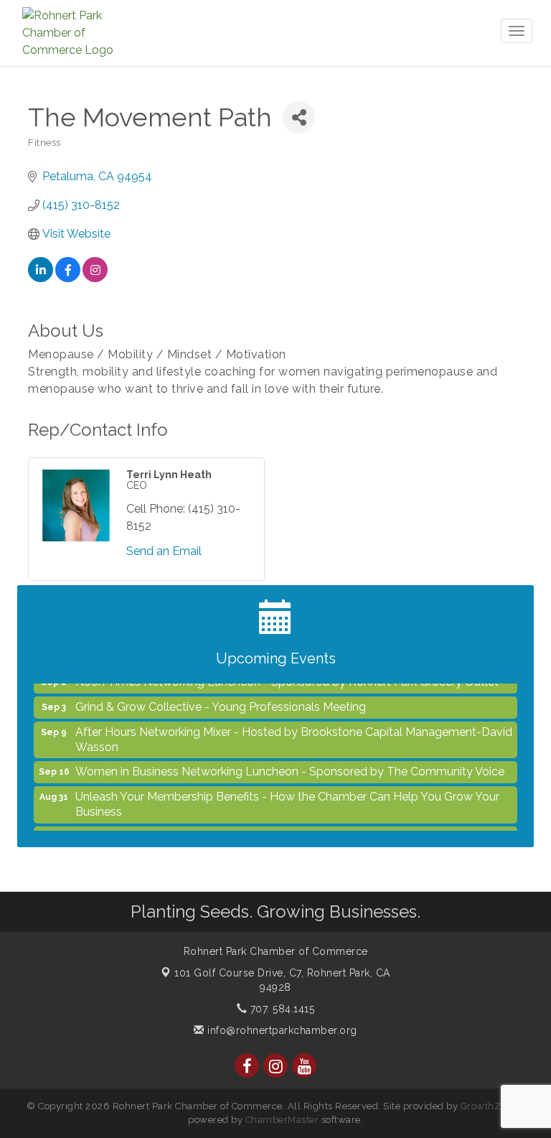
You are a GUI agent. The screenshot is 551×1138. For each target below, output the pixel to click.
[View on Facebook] (67, 278)
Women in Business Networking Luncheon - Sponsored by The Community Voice (289, 765)
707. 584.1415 (280, 1009)
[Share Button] (299, 117)
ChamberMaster (282, 1119)
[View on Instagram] (95, 278)
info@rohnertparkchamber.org (280, 1030)
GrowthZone (489, 1106)
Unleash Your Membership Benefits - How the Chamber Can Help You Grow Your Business (287, 797)
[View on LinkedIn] (40, 278)
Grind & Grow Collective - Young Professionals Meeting (220, 700)
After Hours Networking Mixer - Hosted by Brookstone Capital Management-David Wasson (293, 733)
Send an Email (164, 551)
